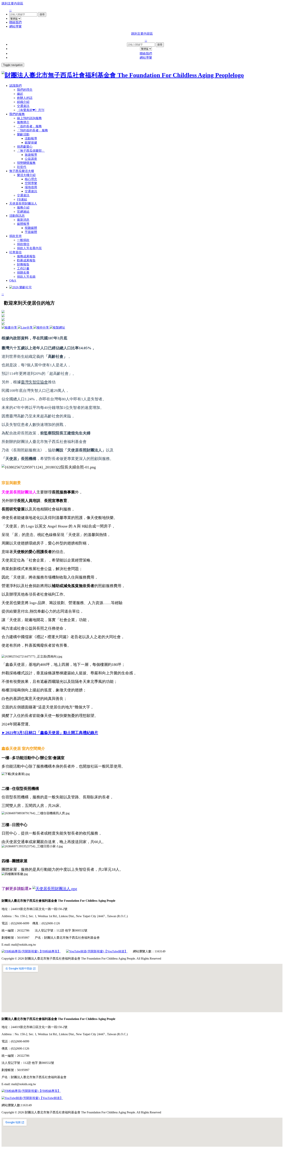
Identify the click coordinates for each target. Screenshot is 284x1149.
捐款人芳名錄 (26, 276)
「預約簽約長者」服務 (32, 130)
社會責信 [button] (15, 252)
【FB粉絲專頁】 (49, 951)
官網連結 (23, 211)
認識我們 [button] (15, 85)
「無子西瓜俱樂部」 (31, 150)
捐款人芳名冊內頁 (29, 248)
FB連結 (22, 199)
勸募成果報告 (26, 260)
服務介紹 (23, 207)
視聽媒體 (31, 227)
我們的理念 (24, 89)
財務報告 (23, 264)
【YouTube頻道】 (116, 951)
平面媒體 (31, 232)
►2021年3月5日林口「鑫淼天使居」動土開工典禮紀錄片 (50, 732)
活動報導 (31, 138)
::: (10, 10)
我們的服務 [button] (17, 114)
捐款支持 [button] (15, 236)
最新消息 (23, 219)
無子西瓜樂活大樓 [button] (21, 171)
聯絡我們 (15, 22)
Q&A (12, 280)
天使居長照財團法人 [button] (23, 203)
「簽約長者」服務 (29, 126)
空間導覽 (31, 183)
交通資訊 (23, 106)
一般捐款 (23, 240)
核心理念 (31, 179)
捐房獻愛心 (24, 146)
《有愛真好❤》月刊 (30, 110)
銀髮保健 (31, 142)
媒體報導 (23, 223)
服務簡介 (23, 122)
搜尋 (42, 14)
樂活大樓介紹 (26, 175)
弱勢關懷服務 (26, 162)
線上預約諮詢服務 (29, 118)
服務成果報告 (26, 256)
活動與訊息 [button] (17, 215)
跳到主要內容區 (12, 3)
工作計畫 (23, 268)
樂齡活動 (23, 134)
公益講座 (31, 158)
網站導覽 (15, 26)
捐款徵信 (23, 244)
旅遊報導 (31, 154)
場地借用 (31, 187)
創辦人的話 (24, 97)
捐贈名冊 (23, 272)
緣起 (20, 93)
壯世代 (21, 167)
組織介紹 (23, 102)
